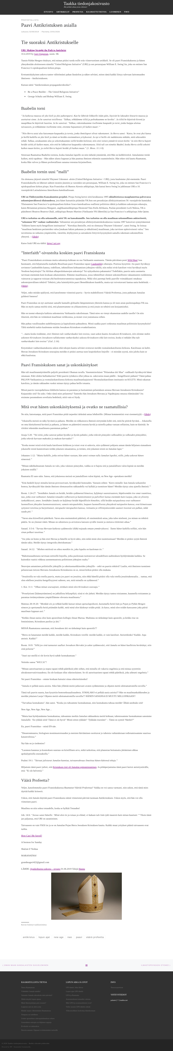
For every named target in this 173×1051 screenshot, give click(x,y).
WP (11, 1047)
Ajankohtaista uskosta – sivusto (45, 869)
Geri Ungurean (41, 54)
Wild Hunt (133, 260)
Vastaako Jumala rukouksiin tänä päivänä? (36, 995)
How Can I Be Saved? (31, 835)
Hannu (82, 869)
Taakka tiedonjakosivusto (17, 1043)
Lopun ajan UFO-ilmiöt (74, 991)
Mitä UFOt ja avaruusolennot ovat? (79, 1003)
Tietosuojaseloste (117, 987)
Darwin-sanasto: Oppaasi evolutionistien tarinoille (39, 1030)
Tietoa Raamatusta (28, 987)
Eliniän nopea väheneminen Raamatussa (36, 1011)
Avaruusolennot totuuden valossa (78, 999)
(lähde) (35, 236)
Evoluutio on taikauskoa (30, 1026)
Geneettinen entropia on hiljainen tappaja (36, 1022)
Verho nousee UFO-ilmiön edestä (78, 1007)
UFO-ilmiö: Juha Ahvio (74, 987)
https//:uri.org (53, 243)
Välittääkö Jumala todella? (31, 991)
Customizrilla (26, 1047)
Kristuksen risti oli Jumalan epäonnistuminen (75, 767)
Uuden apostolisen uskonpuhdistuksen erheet (37, 1018)
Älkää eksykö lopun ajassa (31, 999)
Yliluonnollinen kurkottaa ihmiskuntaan (80, 1011)
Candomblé (96, 264)
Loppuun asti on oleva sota (31, 1007)
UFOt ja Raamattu (72, 995)
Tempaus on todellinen (29, 1015)
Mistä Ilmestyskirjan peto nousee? (33, 1003)
